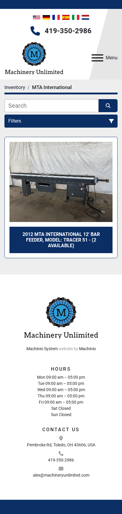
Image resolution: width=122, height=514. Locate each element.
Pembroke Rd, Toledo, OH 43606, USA (61, 444)
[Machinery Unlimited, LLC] (61, 316)
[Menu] (97, 57)
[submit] (108, 105)
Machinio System (42, 348)
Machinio (87, 348)
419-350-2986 (68, 31)
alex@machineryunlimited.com (61, 475)
